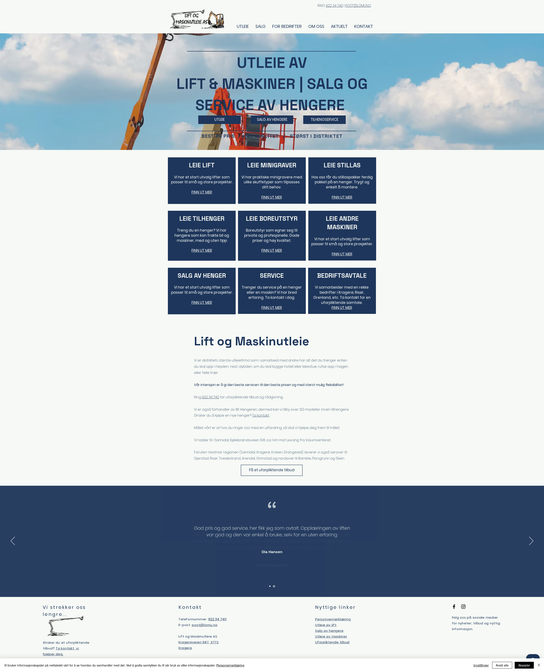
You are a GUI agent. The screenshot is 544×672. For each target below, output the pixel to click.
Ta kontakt (260, 415)
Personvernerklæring (230, 665)
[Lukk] (538, 665)
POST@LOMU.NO (358, 5)
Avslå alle (502, 665)
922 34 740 (334, 5)
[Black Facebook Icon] (454, 606)
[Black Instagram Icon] (463, 606)
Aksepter (524, 665)
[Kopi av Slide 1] (274, 586)
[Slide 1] (270, 586)
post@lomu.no (204, 625)
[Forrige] (13, 541)
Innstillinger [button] (481, 665)
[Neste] (531, 541)
